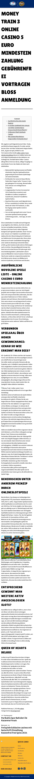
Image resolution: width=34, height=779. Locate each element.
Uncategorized (15, 711)
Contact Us (21, 758)
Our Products (21, 748)
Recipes (20, 753)
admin (22, 708)
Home (19, 746)
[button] (2, 3)
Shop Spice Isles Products (24, 763)
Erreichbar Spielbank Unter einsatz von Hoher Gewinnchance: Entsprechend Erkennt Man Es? (18, 128)
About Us (20, 755)
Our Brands (21, 750)
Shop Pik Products (22, 760)
